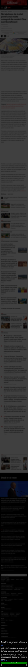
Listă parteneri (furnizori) (4, 660)
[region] (14, 652)
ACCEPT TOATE (14, 662)
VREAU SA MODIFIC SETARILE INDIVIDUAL (14, 665)
